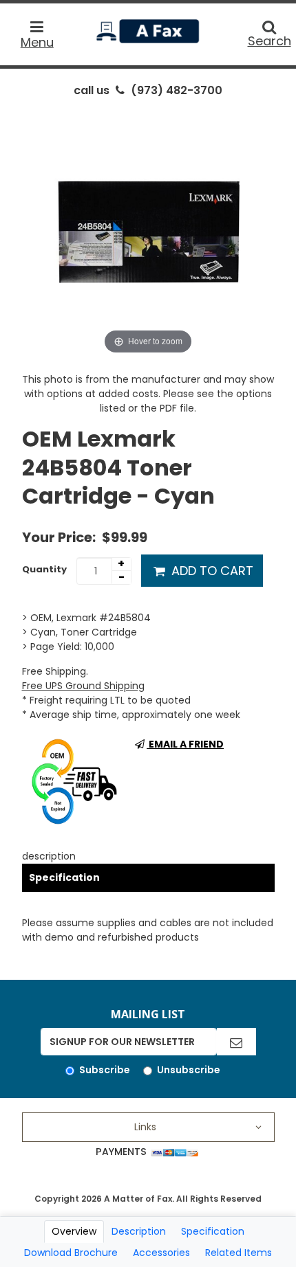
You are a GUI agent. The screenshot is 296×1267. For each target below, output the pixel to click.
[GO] (236, 1041)
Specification (64, 877)
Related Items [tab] (238, 1252)
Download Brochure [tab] (71, 1252)
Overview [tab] (74, 1231)
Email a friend (185, 744)
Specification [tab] (212, 1231)
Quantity (44, 569)
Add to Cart (210, 570)
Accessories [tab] (161, 1252)
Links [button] (145, 1127)
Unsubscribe (188, 1070)
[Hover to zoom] (148, 231)
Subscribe (104, 1070)
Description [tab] (139, 1231)
